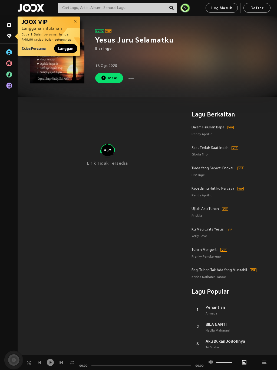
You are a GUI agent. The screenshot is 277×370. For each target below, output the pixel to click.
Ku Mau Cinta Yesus (208, 230)
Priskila (197, 216)
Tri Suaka (212, 347)
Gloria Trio (200, 155)
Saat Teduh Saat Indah (210, 148)
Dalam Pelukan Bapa (208, 127)
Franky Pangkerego (206, 257)
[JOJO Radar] (185, 7)
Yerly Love (199, 236)
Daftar (256, 8)
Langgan (65, 48)
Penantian (215, 307)
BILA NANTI (216, 324)
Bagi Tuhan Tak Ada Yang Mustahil (219, 270)
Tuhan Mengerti (204, 250)
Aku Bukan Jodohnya (225, 341)
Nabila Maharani (218, 330)
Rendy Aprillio (202, 134)
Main (113, 78)
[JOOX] (30, 8)
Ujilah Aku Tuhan (205, 209)
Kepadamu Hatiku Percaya (213, 189)
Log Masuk (221, 8)
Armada (211, 313)
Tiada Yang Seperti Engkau (213, 168)
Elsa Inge (103, 49)
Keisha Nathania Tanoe (209, 277)
